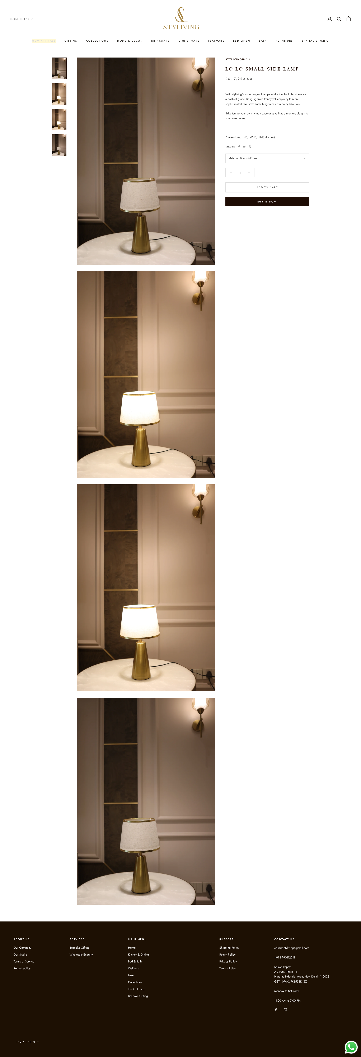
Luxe (130, 975)
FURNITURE (284, 41)
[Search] (339, 19)
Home (132, 948)
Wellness (133, 968)
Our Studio (20, 954)
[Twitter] (244, 146)
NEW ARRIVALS (44, 41)
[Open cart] (349, 18)
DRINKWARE (160, 41)
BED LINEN (241, 41)
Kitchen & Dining (138, 954)
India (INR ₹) (19, 18)
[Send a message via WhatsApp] (351, 1047)
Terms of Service (24, 961)
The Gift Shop (136, 989)
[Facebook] (239, 146)
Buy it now (267, 202)
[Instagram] (285, 1009)
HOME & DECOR (129, 41)
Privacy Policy (228, 961)
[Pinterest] (250, 146)
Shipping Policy (229, 948)
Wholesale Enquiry (81, 954)
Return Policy (227, 954)
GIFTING (71, 41)
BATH (263, 41)
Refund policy (22, 968)
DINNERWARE (189, 41)
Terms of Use (227, 968)
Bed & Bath (135, 961)
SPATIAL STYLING (315, 41)
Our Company (22, 948)
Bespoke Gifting (79, 948)
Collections (135, 982)
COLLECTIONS (97, 41)
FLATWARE (216, 41)
